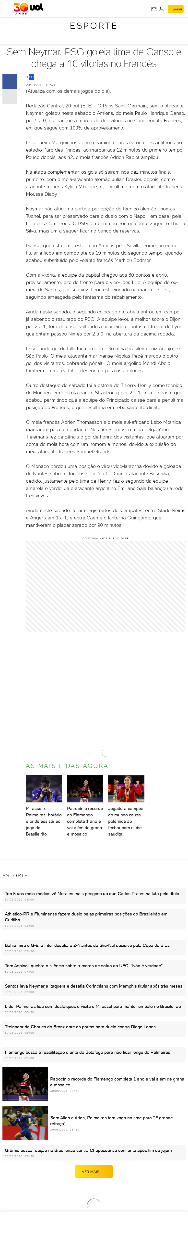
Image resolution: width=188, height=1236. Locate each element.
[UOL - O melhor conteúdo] (28, 8)
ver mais (90, 1172)
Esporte (94, 25)
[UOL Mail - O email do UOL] (154, 9)
